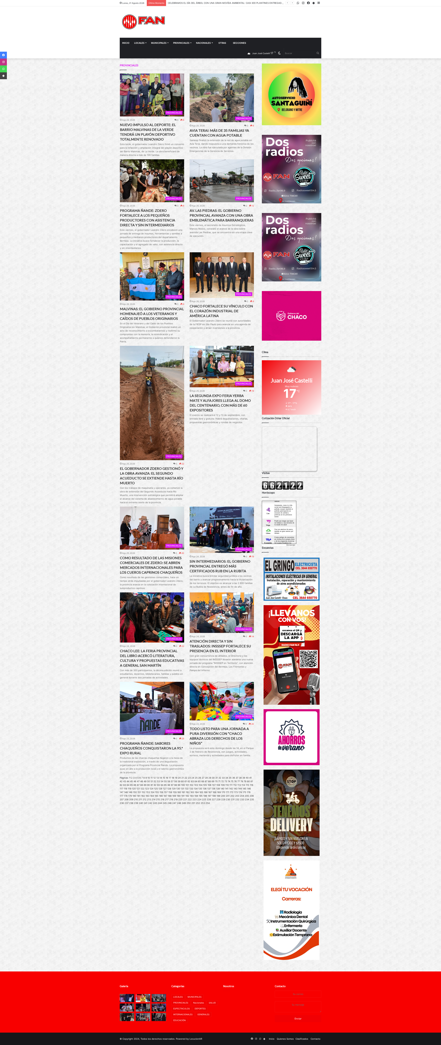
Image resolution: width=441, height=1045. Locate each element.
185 (156, 795)
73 (225, 781)
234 (247, 799)
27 (203, 777)
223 (194, 799)
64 (195, 781)
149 (130, 792)
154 (152, 792)
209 (131, 799)
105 (205, 785)
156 (161, 792)
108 (218, 785)
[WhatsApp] (3, 68)
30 (213, 777)
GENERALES (203, 1014)
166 (206, 792)
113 (239, 785)
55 (165, 781)
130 (178, 788)
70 (216, 781)
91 (152, 785)
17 (170, 777)
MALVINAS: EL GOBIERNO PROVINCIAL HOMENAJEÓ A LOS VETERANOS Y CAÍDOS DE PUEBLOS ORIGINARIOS (152, 313)
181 (138, 795)
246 (169, 803)
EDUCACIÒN (179, 1020)
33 (223, 777)
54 (162, 781)
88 (141, 785)
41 (250, 777)
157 (166, 792)
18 (173, 777)
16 (167, 777)
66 (202, 781)
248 (179, 803)
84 (128, 785)
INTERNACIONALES (183, 1014)
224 (199, 799)
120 (134, 788)
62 (189, 781)
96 (168, 785)
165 (201, 792)
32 (219, 777)
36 (233, 777)
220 (180, 799)
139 (218, 788)
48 (141, 781)
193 (192, 795)
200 (223, 795)
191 (183, 795)
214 (153, 799)
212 (144, 799)
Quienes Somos (285, 1038)
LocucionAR (195, 1038)
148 (126, 792)
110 (227, 785)
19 (176, 777)
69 (213, 781)
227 (214, 799)
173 (236, 792)
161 (183, 792)
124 (151, 788)
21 (182, 777)
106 (209, 785)
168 (214, 792)
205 (247, 795)
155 (157, 792)
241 (145, 803)
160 (179, 792)
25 (196, 777)
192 (187, 795)
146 (249, 788)
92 (155, 785)
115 (247, 785)
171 (227, 792)
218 (171, 799)
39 (243, 777)
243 (155, 803)
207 (122, 799)
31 (216, 777)
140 (222, 788)
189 (174, 795)
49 (145, 781)
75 (232, 781)
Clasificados (301, 1038)
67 (206, 781)
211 (140, 799)
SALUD (212, 1002)
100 (183, 785)
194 (196, 795)
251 (193, 803)
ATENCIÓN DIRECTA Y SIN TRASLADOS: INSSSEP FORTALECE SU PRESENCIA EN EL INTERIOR (220, 646)
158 (170, 792)
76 (235, 781)
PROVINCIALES (181, 43)
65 (199, 781)
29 (209, 777)
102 (191, 785)
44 (128, 781)
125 (156, 788)
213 (149, 799)
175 (244, 792)
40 (247, 777)
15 (164, 777)
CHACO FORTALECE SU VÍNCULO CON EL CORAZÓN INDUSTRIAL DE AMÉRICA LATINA (221, 311)
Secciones (239, 43)
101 (187, 785)
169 (219, 792)
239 (136, 803)
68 (209, 781)
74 (229, 781)
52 (155, 781)
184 (152, 795)
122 (142, 788)
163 (192, 792)
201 (228, 795)
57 (172, 781)
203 (237, 795)
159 (175, 792)
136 (205, 788)
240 (141, 803)
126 (160, 788)
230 (228, 799)
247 (174, 803)
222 (190, 799)
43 (124, 781)
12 (154, 777)
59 (179, 781)
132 (187, 788)
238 (131, 803)
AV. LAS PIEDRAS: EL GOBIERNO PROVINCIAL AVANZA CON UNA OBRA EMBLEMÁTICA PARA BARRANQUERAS (222, 215)
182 (143, 795)
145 (244, 788)
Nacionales (203, 43)
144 (240, 788)
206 (252, 795)
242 (150, 803)
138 (213, 788)
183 (147, 795)
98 (175, 785)
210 (136, 799)
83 (124, 785)
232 (237, 799)
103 (196, 785)
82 (121, 785)
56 (168, 781)
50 (148, 781)
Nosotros (228, 986)
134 (196, 788)
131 (182, 788)
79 (245, 781)
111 (231, 785)
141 (226, 788)
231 (233, 799)
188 (170, 795)
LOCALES (139, 43)
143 (235, 788)
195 (201, 795)
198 (214, 795)
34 (226, 777)
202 (232, 795)
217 (167, 799)
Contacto (280, 986)
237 (127, 803)
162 (188, 792)
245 (165, 803)
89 (145, 785)
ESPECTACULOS (181, 1008)
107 (214, 785)
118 (125, 788)
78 (241, 781)
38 (240, 777)
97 (172, 785)
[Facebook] (3, 55)
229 (223, 799)
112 (235, 785)
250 (189, 803)
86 (135, 785)
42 (121, 781)
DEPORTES (200, 1008)
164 (197, 792)
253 (203, 803)
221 (185, 799)
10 (148, 777)
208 (126, 799)
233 (242, 799)
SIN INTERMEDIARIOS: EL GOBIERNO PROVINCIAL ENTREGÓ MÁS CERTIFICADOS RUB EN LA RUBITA (220, 566)
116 (251, 785)
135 (200, 788)
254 (208, 803)
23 (189, 777)
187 (165, 795)
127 (165, 788)
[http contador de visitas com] (282, 489)
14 (161, 777)
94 (162, 785)
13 (157, 777)
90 (148, 785)
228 (218, 799)
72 (222, 781)
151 (139, 792)
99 (179, 785)
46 (135, 781)
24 (192, 777)
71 (219, 781)
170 (223, 792)
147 (121, 792)
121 (138, 788)
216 (162, 799)
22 (185, 777)
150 (135, 792)
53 (158, 781)
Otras (222, 43)
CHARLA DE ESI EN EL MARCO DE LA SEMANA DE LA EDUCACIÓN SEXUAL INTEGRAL (214, 3)
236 (122, 803)
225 (204, 799)
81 (251, 781)
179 (130, 795)
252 (198, 803)
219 (176, 799)
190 (179, 795)
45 (131, 781)
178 (125, 795)
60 (182, 781)
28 (206, 777)
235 (252, 799)
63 (192, 781)
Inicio (125, 43)
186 (161, 795)
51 (152, 781)
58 (175, 781)
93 (158, 785)
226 (209, 799)
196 (205, 795)
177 (121, 795)
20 (179, 777)
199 (218, 795)
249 (184, 803)
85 (131, 785)
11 (152, 777)
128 (169, 788)
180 (134, 795)
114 (243, 785)
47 (138, 781)
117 (121, 788)
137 (209, 788)
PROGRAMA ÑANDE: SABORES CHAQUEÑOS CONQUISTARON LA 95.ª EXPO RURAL (151, 748)
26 (199, 777)
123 (147, 788)
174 (240, 792)
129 (174, 788)
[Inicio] (144, 22)
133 (191, 788)
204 (242, 795)
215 (158, 799)
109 (223, 785)
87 (138, 785)
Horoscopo (290, 545)
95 (165, 785)
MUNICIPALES (158, 43)
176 (248, 792)
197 (209, 795)
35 (230, 777)
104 (200, 785)
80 (248, 781)
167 (210, 792)
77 (238, 781)
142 (231, 788)
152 (143, 792)
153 (148, 792)
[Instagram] (3, 62)
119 (129, 788)
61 (185, 781)
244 (160, 803)
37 (237, 777)
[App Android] (3, 75)
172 (231, 792)
